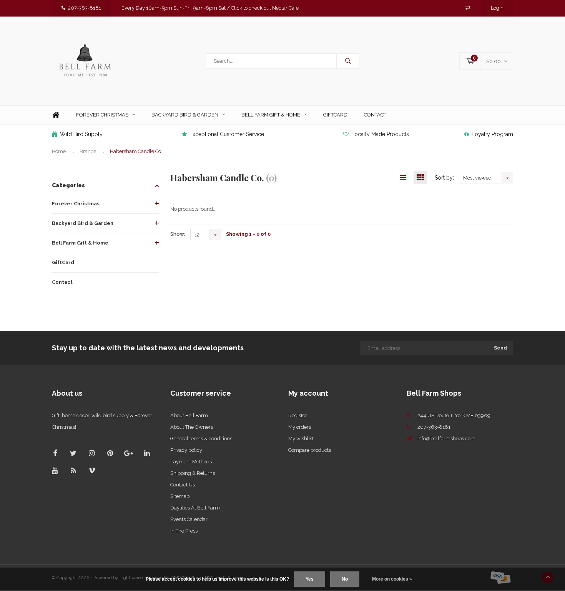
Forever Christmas (102, 115)
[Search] (347, 61)
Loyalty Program (492, 134)
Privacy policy (186, 450)
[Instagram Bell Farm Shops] (91, 453)
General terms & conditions (201, 438)
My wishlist (301, 438)
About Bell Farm (189, 415)
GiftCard (335, 115)
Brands (88, 151)
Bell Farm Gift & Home (270, 115)
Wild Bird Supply (81, 134)
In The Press (184, 531)
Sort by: (444, 178)
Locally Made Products (380, 134)
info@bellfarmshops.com (446, 438)
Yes (310, 579)
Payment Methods (191, 461)
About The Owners (191, 427)
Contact (375, 115)
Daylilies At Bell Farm (195, 508)
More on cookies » (392, 579)
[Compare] (467, 8)
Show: (177, 234)
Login (497, 8)
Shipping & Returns (192, 473)
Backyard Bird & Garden (184, 115)
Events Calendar (189, 519)
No (345, 579)
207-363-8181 (84, 8)
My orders (299, 427)
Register (297, 415)
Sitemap (179, 496)
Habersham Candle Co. (136, 151)
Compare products (309, 450)
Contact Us (182, 485)
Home (55, 115)
